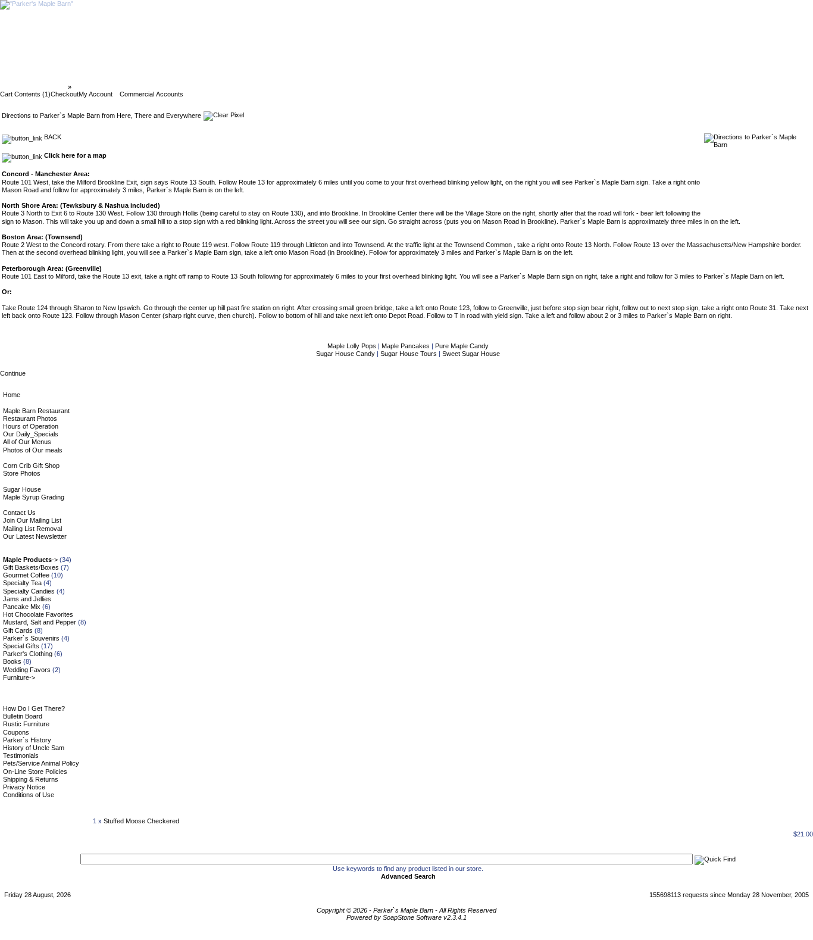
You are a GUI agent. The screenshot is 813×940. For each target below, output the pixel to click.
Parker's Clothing (27, 653)
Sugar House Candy (346, 353)
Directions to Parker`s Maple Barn (125, 86)
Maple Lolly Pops (352, 345)
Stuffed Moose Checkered (141, 821)
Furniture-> (19, 677)
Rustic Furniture (26, 723)
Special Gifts (21, 645)
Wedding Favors (27, 669)
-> (30, 559)
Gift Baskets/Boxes (31, 567)
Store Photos (21, 473)
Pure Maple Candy (462, 345)
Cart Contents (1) (25, 94)
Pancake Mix (21, 606)
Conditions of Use (28, 794)
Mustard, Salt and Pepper (39, 622)
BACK (51, 136)
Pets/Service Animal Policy (41, 763)
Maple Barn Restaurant (36, 410)
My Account (95, 94)
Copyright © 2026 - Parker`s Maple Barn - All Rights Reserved (406, 910)
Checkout (65, 94)
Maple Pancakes (406, 345)
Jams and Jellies (27, 598)
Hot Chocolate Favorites (38, 614)
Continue (13, 373)
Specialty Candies (29, 591)
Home (11, 394)
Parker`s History (27, 740)
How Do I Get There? (34, 708)
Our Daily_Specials (30, 434)
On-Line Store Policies (35, 771)
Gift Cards (18, 630)
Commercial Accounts (151, 94)
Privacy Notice (24, 787)
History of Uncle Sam (33, 747)
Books (12, 661)
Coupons (16, 732)
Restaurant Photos (30, 418)
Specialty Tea (22, 582)
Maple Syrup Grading (33, 497)
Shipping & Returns (30, 779)
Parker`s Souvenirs (31, 638)
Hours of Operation (30, 426)
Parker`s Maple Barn (35, 86)
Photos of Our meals (32, 450)
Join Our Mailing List (32, 520)
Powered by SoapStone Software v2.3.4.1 (406, 917)
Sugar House (22, 489)
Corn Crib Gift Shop (31, 465)
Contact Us (19, 512)
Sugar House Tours (409, 353)
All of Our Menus (27, 441)
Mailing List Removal (32, 528)
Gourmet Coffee (26, 575)
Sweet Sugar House (471, 353)
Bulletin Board (22, 716)
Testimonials (21, 755)
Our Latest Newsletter (35, 536)
